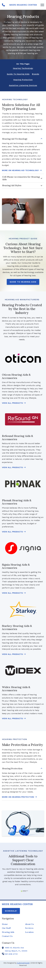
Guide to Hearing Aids (23, 282)
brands (35, 74)
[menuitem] (11, 924)
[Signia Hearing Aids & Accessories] (23, 548)
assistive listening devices (23, 85)
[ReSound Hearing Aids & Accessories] (23, 419)
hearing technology (23, 68)
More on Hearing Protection (18, 797)
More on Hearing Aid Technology (20, 170)
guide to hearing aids (18, 74)
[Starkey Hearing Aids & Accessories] (23, 609)
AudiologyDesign (23, 963)
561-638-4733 (11, 954)
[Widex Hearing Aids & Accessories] (23, 670)
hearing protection (23, 80)
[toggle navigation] (42, 5)
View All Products (12, 403)
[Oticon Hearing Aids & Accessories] (23, 358)
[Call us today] (3, 4)
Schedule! (11, 911)
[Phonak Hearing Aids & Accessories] (23, 483)
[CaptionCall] (24, 891)
